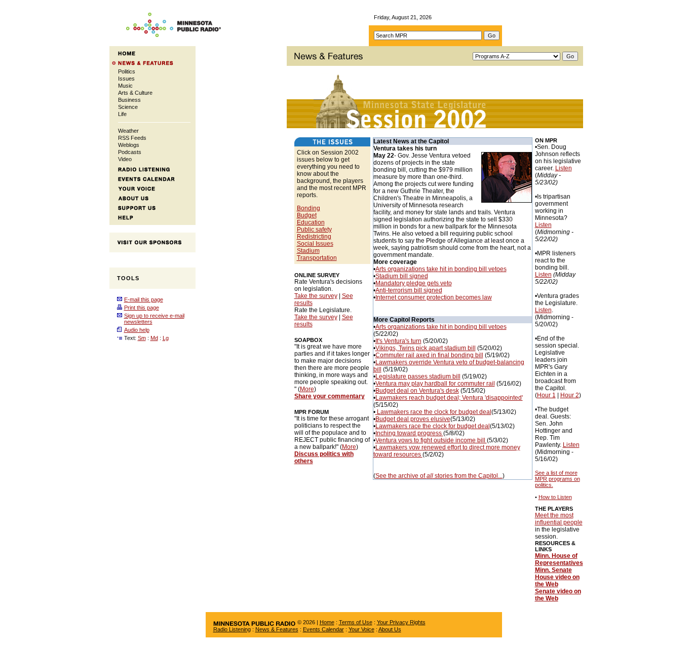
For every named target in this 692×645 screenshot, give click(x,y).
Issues (126, 78)
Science (128, 107)
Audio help (136, 330)
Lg (166, 338)
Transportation (317, 257)
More (307, 389)
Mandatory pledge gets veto (413, 283)
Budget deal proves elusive (412, 419)
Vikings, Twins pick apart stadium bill (425, 348)
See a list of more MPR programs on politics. (557, 479)
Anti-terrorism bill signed (408, 290)
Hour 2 (569, 395)
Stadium (308, 250)
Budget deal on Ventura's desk (417, 390)
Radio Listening (232, 629)
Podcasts (129, 152)
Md (154, 338)
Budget (307, 215)
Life (122, 114)
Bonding (308, 208)
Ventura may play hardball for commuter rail (435, 383)
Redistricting (314, 236)
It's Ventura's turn (398, 341)
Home (327, 622)
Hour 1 (546, 395)
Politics (126, 71)
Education (311, 222)
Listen (563, 168)
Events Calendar (323, 629)
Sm (142, 338)
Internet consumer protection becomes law (433, 297)
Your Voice (361, 629)
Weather (128, 131)
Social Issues (315, 243)
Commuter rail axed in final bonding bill (429, 355)
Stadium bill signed (401, 276)
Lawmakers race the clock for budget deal (433, 411)
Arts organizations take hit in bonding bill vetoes (441, 269)
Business (129, 100)
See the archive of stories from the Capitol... (439, 475)
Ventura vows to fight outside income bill (431, 440)
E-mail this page (143, 299)
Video (125, 159)
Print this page (141, 308)
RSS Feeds (132, 138)
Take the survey (315, 295)
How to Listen (555, 497)
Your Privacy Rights (401, 622)
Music (125, 86)
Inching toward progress (409, 433)
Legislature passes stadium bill (417, 376)
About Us (389, 629)
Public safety (314, 229)
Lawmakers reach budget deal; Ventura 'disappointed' (449, 397)
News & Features (276, 629)
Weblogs (128, 145)
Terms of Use (355, 622)
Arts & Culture (135, 93)
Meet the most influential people (559, 519)
